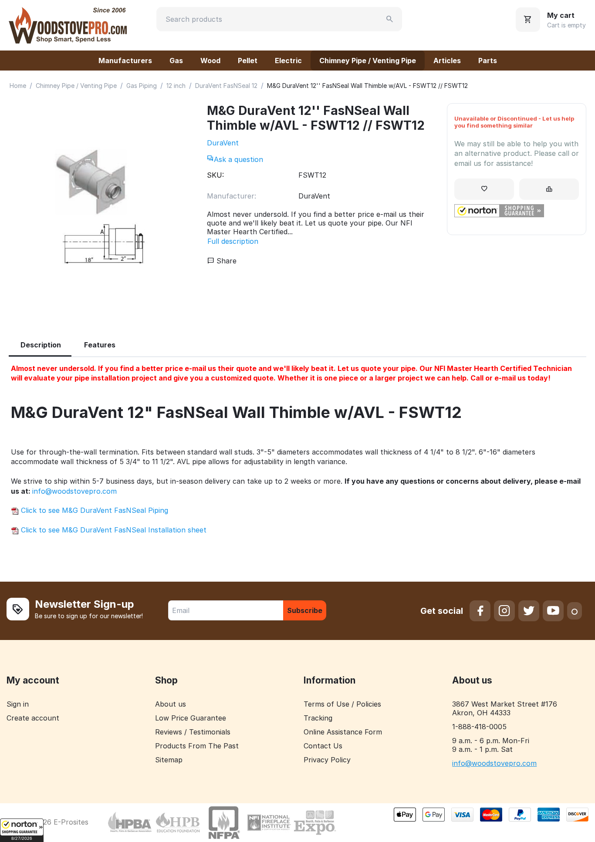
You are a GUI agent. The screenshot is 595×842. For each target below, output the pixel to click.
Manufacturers (125, 60)
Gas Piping (141, 85)
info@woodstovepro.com (74, 491)
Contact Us (323, 745)
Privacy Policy (327, 759)
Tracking (318, 718)
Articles (447, 60)
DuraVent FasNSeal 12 (226, 85)
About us (170, 704)
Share (225, 260)
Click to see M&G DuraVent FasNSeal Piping (93, 510)
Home (18, 85)
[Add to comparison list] (549, 189)
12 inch (176, 85)
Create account (33, 718)
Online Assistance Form (343, 731)
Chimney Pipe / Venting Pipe (367, 60)
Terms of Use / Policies (342, 704)
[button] (22, 830)
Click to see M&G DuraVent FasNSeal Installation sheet (112, 529)
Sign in (18, 704)
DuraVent (223, 142)
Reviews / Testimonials (192, 731)
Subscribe (304, 610)
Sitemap (169, 759)
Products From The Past (197, 745)
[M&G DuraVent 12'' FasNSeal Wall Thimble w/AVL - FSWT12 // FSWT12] (103, 209)
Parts (487, 60)
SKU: (215, 175)
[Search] (389, 19)
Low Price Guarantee (190, 718)
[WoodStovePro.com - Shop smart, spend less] (68, 24)
